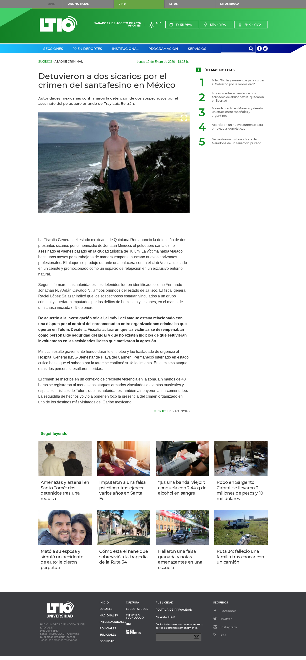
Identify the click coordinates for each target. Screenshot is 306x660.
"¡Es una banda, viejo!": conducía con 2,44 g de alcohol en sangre (182, 488)
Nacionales (109, 615)
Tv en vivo (184, 24)
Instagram (228, 627)
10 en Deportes (87, 49)
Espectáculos (137, 609)
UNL (51, 4)
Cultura (132, 603)
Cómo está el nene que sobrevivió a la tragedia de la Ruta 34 (123, 557)
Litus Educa (229, 4)
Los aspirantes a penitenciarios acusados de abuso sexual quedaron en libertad (238, 96)
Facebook (228, 611)
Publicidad (164, 602)
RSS (223, 635)
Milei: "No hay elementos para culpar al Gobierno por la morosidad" (238, 82)
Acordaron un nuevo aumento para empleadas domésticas (237, 126)
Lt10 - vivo (218, 24)
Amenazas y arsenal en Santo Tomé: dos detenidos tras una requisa (65, 490)
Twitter (226, 619)
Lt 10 (58, 24)
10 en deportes (133, 632)
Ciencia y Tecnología (135, 616)
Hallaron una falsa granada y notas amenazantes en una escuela (180, 559)
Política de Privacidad (174, 609)
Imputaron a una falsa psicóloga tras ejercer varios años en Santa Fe (122, 490)
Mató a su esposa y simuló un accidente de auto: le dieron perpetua (62, 559)
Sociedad (107, 641)
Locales (106, 609)
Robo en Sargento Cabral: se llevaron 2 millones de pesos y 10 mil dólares (240, 490)
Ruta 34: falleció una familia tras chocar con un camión (240, 557)
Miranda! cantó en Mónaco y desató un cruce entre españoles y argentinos (237, 111)
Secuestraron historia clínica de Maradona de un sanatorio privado (236, 141)
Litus (173, 4)
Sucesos (45, 61)
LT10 (122, 4)
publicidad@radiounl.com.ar (57, 637)
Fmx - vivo (253, 24)
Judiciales (108, 635)
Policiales (108, 628)
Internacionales (111, 622)
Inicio (104, 603)
